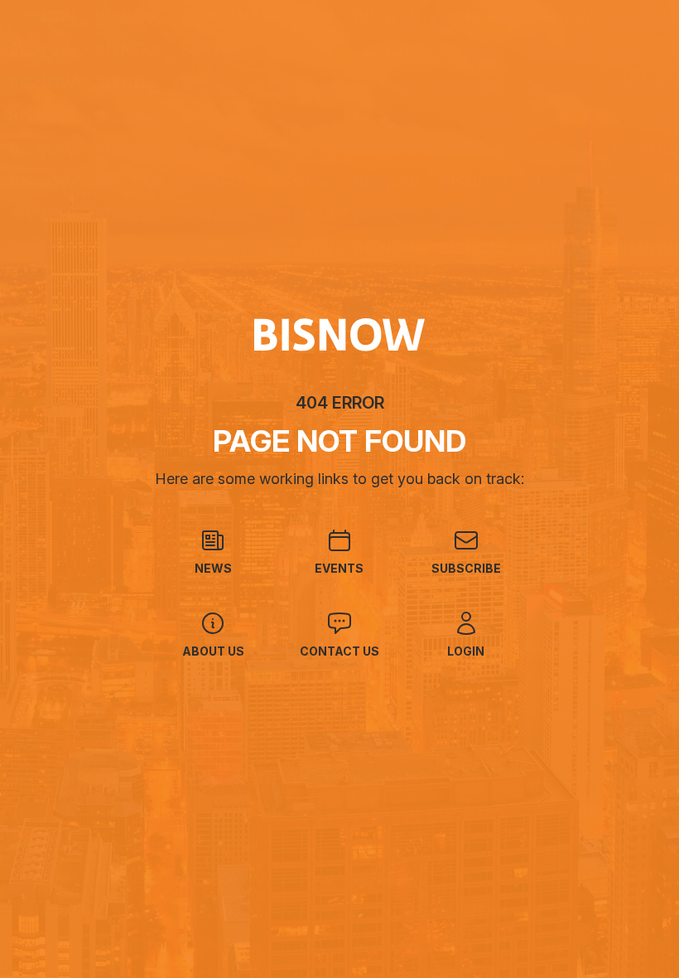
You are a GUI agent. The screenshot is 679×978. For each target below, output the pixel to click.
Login (465, 651)
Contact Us (339, 651)
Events (339, 568)
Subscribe (466, 568)
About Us (213, 651)
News (213, 568)
